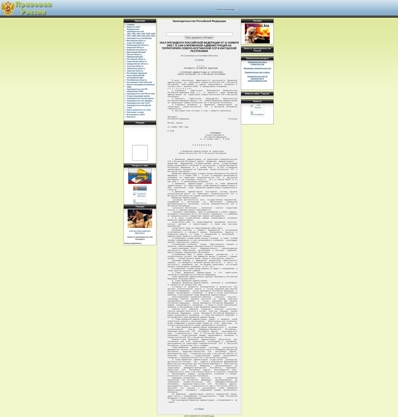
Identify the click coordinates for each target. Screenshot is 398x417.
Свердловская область (137, 64)
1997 (129, 36)
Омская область (134, 54)
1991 (129, 34)
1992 (134, 34)
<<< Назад (199, 60)
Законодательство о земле (257, 72)
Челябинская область (137, 80)
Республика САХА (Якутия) (139, 82)
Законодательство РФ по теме (141, 94)
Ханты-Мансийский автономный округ (135, 76)
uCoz (212, 416)
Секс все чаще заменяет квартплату (140, 232)
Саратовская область (137, 61)
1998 (134, 36)
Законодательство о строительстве (257, 63)
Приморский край (135, 57)
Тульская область (135, 66)
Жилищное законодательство (257, 68)
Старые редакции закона (138, 96)
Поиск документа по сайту (139, 110)
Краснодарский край (136, 52)
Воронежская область (137, 50)
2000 (143, 36)
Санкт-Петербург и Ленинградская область (138, 44)
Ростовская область (136, 59)
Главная (130, 25)
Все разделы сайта (136, 114)
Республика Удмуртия (137, 73)
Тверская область (135, 71)
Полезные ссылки (135, 112)
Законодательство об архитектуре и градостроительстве (257, 78)
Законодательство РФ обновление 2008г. (137, 90)
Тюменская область (136, 68)
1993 (138, 34)
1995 (148, 34)
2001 (148, 36)
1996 (153, 34)
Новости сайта (133, 27)
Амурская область (135, 47)
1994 (143, 34)
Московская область (136, 41)
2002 (153, 36)
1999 (138, 36)
